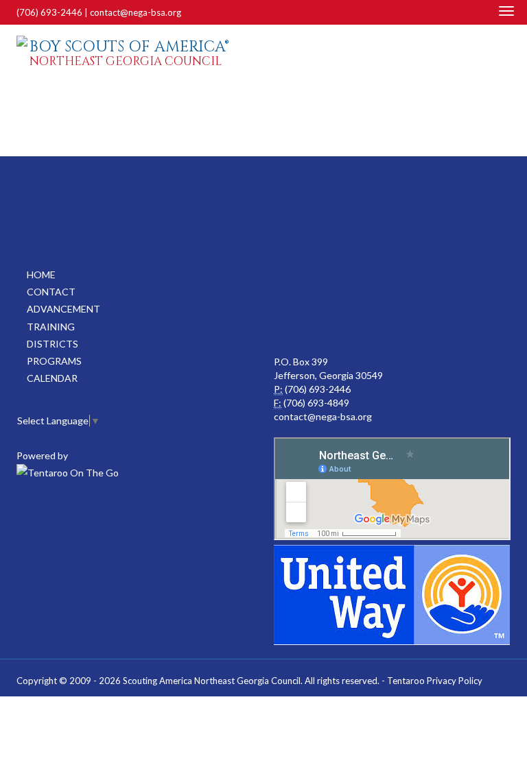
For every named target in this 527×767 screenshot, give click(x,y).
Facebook (487, 56)
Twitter (505, 56)
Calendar (52, 378)
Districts (52, 344)
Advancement (63, 309)
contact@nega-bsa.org (135, 12)
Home (41, 274)
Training (51, 326)
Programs (54, 361)
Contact (51, 291)
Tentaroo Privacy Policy (434, 680)
